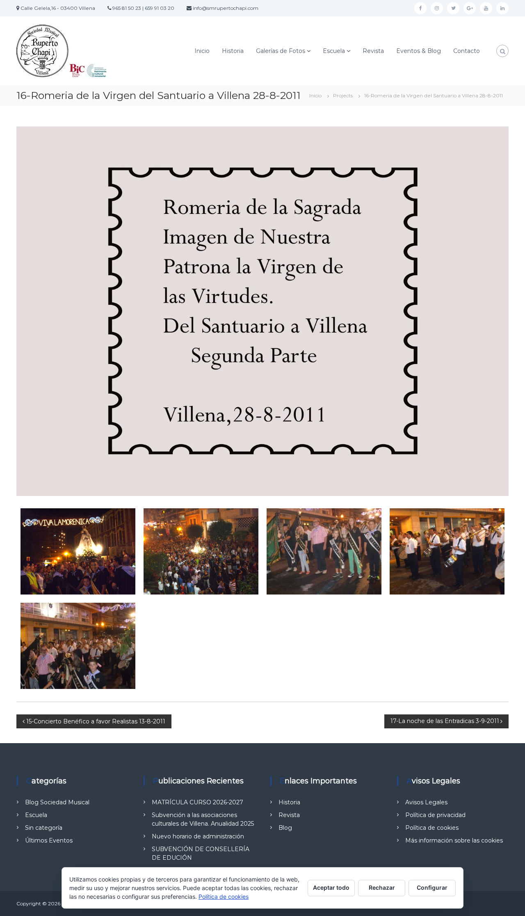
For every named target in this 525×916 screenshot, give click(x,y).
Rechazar (382, 887)
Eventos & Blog (418, 51)
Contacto (466, 51)
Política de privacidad (435, 815)
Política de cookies (432, 827)
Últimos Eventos (49, 840)
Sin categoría (43, 827)
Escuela (334, 51)
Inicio (202, 51)
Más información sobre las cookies (454, 840)
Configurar (432, 887)
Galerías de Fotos (280, 51)
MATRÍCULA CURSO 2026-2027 (197, 802)
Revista (373, 51)
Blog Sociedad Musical (57, 802)
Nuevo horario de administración (198, 836)
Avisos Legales (426, 802)
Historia (233, 51)
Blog (285, 827)
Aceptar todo (331, 887)
